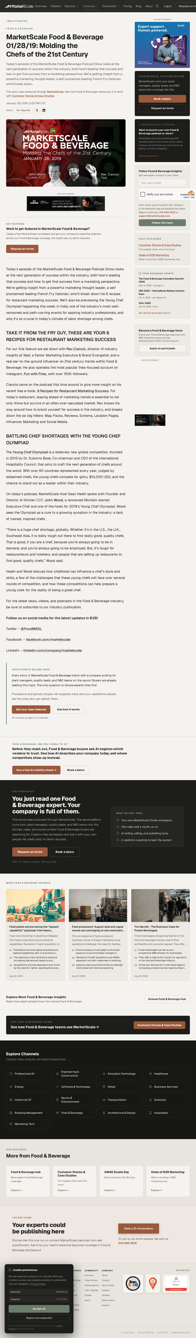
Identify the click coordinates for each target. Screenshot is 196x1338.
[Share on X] (37, 110)
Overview (41, 6)
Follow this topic (162, 222)
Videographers (92, 1285)
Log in (168, 6)
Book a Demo (108, 1300)
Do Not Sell (162, 1332)
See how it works (68, 709)
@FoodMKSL (31, 629)
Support (105, 1305)
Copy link (25, 110)
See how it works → (149, 156)
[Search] (157, 6)
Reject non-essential (39, 1318)
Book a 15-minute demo (138, 1228)
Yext (26, 355)
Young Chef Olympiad (30, 452)
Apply (87, 1300)
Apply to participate (162, 348)
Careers (105, 1290)
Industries (89, 6)
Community (109, 6)
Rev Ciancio (76, 349)
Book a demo (162, 99)
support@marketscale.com (154, 216)
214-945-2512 (167, 212)
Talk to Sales (108, 1285)
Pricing (127, 6)
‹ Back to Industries (16, 20)
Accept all (39, 1308)
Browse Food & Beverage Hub (167, 999)
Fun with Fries (35, 374)
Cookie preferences (180, 1332)
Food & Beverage (19, 28)
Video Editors (91, 1280)
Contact (105, 1280)
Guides (88, 1295)
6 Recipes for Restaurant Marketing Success (73, 391)
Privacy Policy (128, 1332)
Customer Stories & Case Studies (33, 96)
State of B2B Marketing (154, 255)
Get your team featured (31, 709)
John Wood (53, 500)
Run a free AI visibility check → (36, 770)
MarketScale (55, 91)
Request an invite (22, 249)
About (149, 6)
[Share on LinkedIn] (44, 110)
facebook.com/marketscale (48, 639)
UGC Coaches (91, 1290)
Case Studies (74, 1280)
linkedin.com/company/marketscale (52, 650)
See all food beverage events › (155, 313)
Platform (56, 6)
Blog (138, 6)
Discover (70, 6)
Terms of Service (146, 1332)
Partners (106, 1295)
